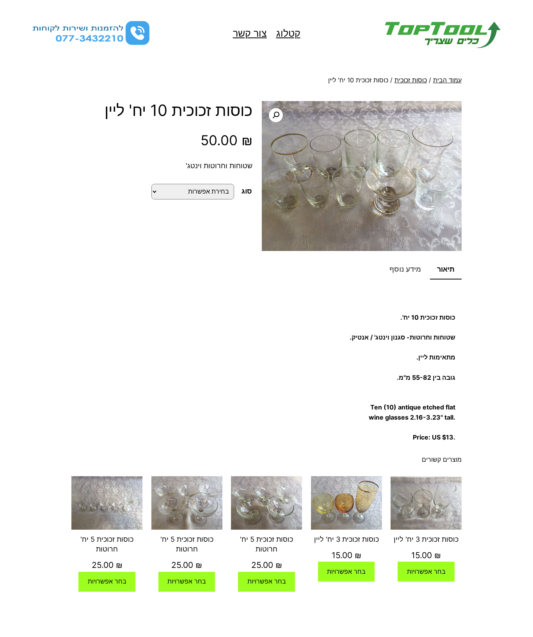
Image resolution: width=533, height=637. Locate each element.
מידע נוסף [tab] (405, 269)
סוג (247, 191)
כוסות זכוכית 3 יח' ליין (426, 539)
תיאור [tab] (446, 269)
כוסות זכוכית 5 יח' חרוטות (266, 544)
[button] (276, 115)
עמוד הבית (447, 80)
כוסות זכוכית (410, 80)
